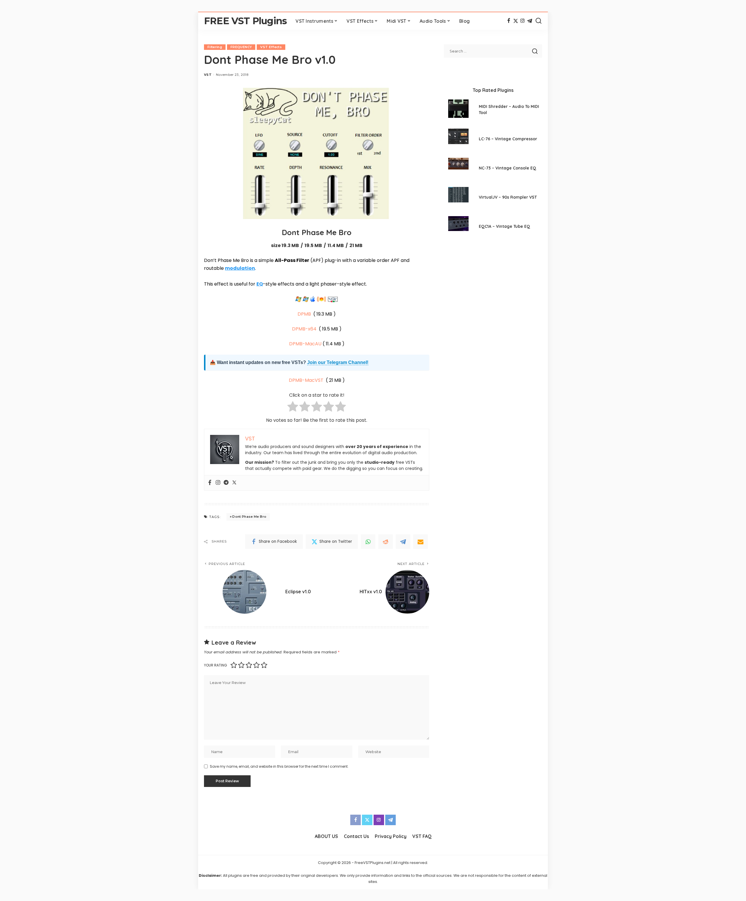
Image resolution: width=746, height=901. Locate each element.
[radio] (292, 407)
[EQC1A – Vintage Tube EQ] (458, 227)
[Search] (538, 21)
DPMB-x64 (304, 329)
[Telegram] (529, 21)
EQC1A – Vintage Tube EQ (504, 226)
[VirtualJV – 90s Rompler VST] (458, 198)
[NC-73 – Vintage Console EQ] (458, 169)
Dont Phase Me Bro (249, 517)
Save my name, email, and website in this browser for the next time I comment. (279, 766)
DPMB (304, 314)
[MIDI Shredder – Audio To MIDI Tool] (458, 110)
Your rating (215, 665)
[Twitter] (515, 21)
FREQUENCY (241, 47)
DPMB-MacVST (306, 380)
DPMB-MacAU (305, 343)
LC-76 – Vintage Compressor (508, 138)
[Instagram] (522, 21)
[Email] (420, 541)
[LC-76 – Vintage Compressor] (458, 140)
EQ (259, 284)
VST (208, 75)
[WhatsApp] (368, 541)
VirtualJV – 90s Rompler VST (508, 197)
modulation (240, 268)
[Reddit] (385, 541)
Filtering (214, 47)
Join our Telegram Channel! (337, 362)
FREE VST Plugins (245, 21)
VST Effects (271, 47)
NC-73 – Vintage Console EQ (507, 168)
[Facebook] (508, 21)
